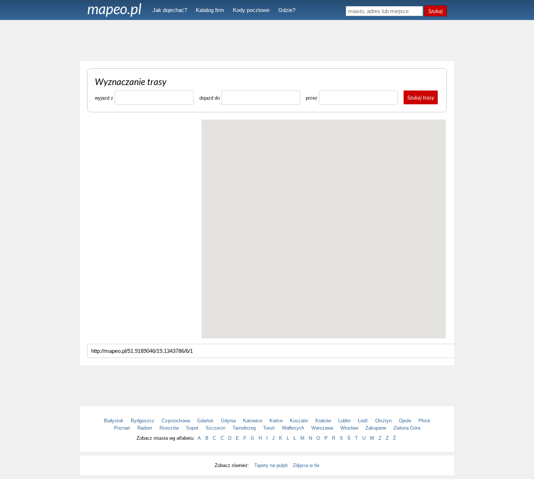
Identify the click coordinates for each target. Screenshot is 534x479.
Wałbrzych (293, 428)
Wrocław (349, 428)
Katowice (252, 420)
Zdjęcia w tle (306, 465)
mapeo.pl (114, 8)
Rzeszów (169, 428)
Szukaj (435, 11)
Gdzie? (286, 10)
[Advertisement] (267, 40)
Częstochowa (176, 420)
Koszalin (299, 420)
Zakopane (375, 428)
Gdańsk (205, 420)
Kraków (323, 420)
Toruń (269, 428)
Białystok (114, 420)
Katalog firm (210, 10)
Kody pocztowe (251, 10)
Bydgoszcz (142, 420)
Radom (144, 428)
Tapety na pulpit (271, 465)
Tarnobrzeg (244, 428)
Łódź (363, 420)
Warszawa (322, 428)
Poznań (122, 428)
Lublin (344, 420)
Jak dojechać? (170, 10)
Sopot (192, 428)
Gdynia (228, 420)
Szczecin (215, 428)
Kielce (276, 420)
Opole (405, 420)
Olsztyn (383, 420)
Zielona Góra (406, 428)
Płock (424, 420)
